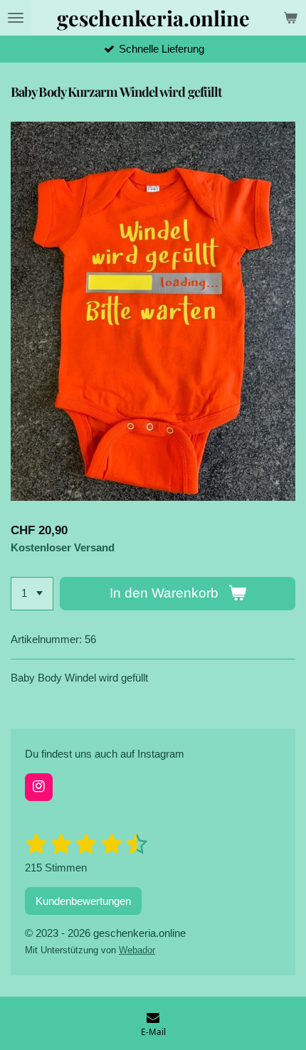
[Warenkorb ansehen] (290, 18)
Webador (137, 950)
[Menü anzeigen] (15, 18)
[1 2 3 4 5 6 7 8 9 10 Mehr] (32, 593)
